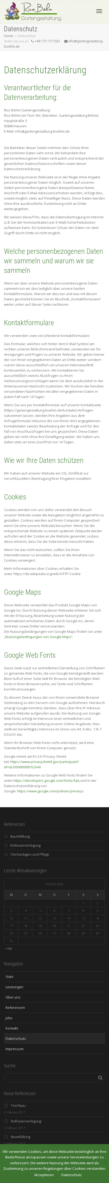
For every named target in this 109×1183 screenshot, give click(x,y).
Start (8, 976)
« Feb (8, 948)
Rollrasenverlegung (25, 845)
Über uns (12, 997)
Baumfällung (20, 836)
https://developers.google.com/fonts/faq (46, 780)
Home (8, 36)
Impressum (14, 1048)
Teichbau (18, 1105)
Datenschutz (15, 1038)
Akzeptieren (44, 1174)
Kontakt (11, 1028)
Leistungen (13, 987)
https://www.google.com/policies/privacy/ (50, 791)
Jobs (8, 1017)
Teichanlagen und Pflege (29, 854)
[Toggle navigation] (99, 11)
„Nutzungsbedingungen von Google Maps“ (38, 636)
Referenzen (14, 1007)
